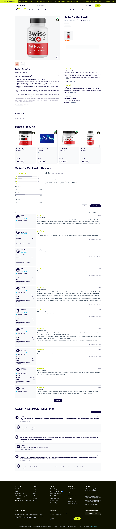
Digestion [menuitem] (56, 182)
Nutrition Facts (19, 114)
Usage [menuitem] (62, 182)
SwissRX (29, 14)
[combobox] (54, 5)
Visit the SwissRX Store (70, 20)
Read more (19, 107)
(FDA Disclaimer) (93, 526)
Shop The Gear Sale (103, 1)
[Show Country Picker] (17, 1)
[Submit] (33, 5)
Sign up (77, 518)
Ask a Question (97, 412)
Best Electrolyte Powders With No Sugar (61, 1)
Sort (89, 212)
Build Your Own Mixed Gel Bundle (38, 1)
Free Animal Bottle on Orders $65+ (85, 1)
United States (92, 513)
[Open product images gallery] (57, 57)
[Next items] (100, 146)
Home (16, 14)
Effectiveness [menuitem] (49, 182)
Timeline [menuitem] (73, 182)
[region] (58, 1)
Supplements (22, 14)
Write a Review (96, 206)
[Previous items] (15, 146)
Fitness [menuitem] (67, 182)
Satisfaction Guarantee (22, 119)
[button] (84, 20)
